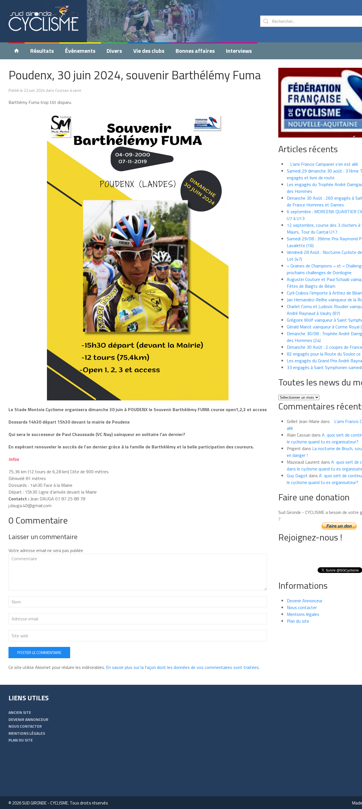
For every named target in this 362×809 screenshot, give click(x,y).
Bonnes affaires (195, 50)
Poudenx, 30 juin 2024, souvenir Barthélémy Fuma (134, 75)
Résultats (42, 50)
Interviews (239, 50)
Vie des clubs (148, 50)
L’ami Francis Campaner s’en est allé (322, 164)
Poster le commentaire (39, 652)
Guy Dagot (297, 475)
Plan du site (298, 621)
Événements (80, 50)
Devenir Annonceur (304, 600)
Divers (114, 50)
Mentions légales (303, 614)
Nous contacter (302, 607)
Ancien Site (19, 712)
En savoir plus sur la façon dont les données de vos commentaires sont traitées (182, 667)
